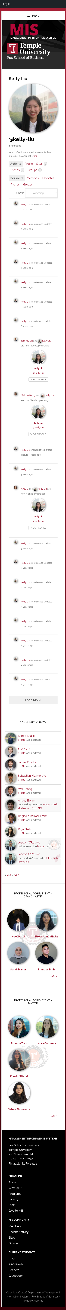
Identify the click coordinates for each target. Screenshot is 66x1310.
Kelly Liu (25, 204)
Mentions (33, 178)
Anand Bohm (26, 800)
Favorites (48, 178)
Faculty (13, 1199)
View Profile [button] (38, 379)
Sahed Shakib (27, 736)
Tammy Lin (27, 340)
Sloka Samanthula (46, 936)
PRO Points (16, 1264)
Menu (35, 15)
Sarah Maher (18, 969)
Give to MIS (16, 1210)
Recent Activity (19, 1232)
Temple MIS (33, 32)
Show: (20, 193)
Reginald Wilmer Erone (33, 816)
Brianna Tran (19, 1043)
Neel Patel (18, 936)
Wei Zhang (25, 789)
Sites (41, 163)
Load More (33, 700)
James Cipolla (27, 762)
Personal (16, 178)
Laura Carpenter (47, 1043)
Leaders (14, 1270)
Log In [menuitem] (6, 3)
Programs (15, 1193)
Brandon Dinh (46, 969)
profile (21, 739)
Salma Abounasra (19, 1109)
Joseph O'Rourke (29, 842)
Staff (12, 1205)
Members (15, 1226)
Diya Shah (24, 829)
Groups (34, 170)
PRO (12, 1258)
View (34, 156)
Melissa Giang (28, 395)
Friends (16, 170)
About (13, 1182)
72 (15, 874)
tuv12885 (24, 749)
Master (41, 846)
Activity (15, 163)
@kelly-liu (38, 373)
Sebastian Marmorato (32, 775)
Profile (29, 163)
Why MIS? (15, 1188)
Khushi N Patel (19, 1076)
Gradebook (16, 1275)
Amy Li (24, 489)
